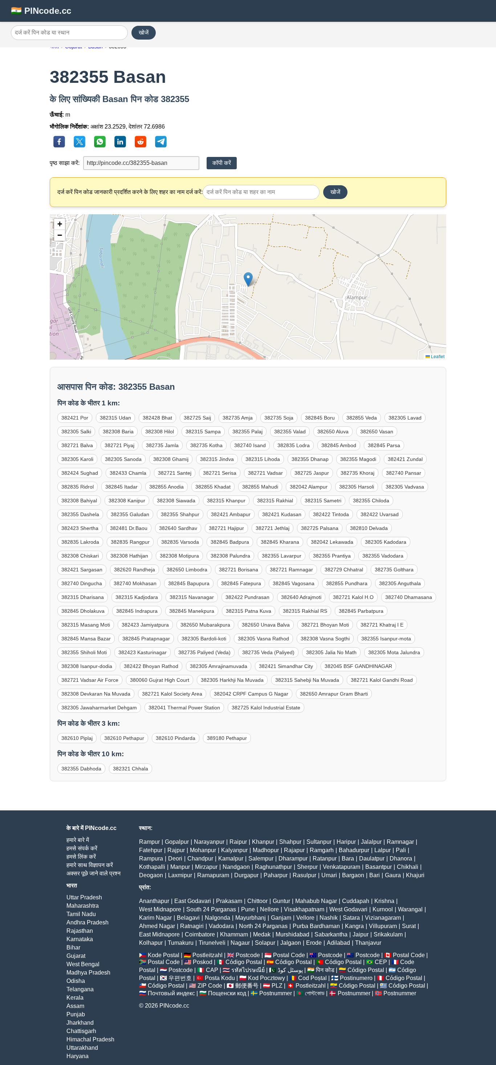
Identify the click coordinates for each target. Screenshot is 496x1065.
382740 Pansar (403, 473)
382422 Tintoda (331, 514)
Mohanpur (203, 850)
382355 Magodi (358, 459)
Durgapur (246, 875)
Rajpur (176, 850)
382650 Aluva (333, 431)
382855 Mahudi (260, 487)
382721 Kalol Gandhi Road (382, 680)
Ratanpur (325, 858)
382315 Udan (115, 418)
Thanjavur (368, 943)
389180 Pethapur (227, 738)
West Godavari (348, 909)
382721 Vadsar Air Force (89, 680)
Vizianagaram (383, 918)
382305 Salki (76, 431)
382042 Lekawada (332, 542)
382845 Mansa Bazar (86, 638)
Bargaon (353, 875)
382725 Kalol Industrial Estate (266, 707)
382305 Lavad (405, 418)
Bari (374, 875)
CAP (212, 970)
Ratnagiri (192, 926)
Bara (348, 858)
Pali (401, 850)
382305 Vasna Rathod (263, 638)
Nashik (329, 918)
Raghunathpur (273, 867)
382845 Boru (320, 418)
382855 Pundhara (346, 583)
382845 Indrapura (137, 611)
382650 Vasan (376, 431)
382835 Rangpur (130, 542)
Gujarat (75, 956)
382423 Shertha (79, 528)
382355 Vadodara (382, 556)
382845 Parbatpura (361, 611)
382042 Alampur (309, 487)
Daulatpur (372, 858)
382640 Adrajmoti (301, 597)
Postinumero (356, 978)
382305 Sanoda (123, 459)
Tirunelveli (212, 943)
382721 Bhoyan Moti (325, 625)
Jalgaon (290, 943)
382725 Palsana (319, 528)
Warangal (410, 909)
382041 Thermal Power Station (184, 707)
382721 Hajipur (226, 528)
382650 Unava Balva (266, 625)
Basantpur (378, 867)
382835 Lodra (293, 445)
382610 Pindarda (175, 738)
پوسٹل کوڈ (290, 970)
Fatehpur (150, 850)
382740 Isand (250, 445)
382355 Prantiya (332, 556)
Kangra (354, 926)
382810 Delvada (369, 528)
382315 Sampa (203, 431)
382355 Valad (290, 431)
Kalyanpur (234, 850)
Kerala (75, 998)
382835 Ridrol (77, 487)
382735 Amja (238, 418)
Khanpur (263, 842)
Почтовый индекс (171, 993)
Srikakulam (388, 934)
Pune (248, 909)
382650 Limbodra (187, 569)
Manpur (180, 867)
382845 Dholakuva (83, 611)
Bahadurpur (354, 850)
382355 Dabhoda (81, 769)
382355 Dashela (80, 514)
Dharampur (293, 858)
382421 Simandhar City (286, 666)
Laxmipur (180, 875)
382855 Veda (361, 418)
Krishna (384, 901)
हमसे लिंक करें (81, 857)
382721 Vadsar (265, 473)
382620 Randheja (134, 569)
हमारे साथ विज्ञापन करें (89, 865)
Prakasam (229, 901)
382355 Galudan (130, 514)
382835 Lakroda (80, 542)
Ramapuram (213, 875)
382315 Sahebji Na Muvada (307, 680)
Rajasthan (79, 931)
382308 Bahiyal (79, 500)
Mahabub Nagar (316, 901)
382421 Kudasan (281, 514)
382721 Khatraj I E (382, 625)
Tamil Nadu (81, 914)
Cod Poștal (312, 978)
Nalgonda (217, 918)
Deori (175, 858)
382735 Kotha (206, 445)
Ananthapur (154, 901)
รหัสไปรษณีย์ (248, 970)
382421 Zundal (405, 459)
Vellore (305, 918)
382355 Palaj (247, 431)
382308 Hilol (159, 431)
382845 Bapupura (189, 583)
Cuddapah (355, 901)
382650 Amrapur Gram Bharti (334, 694)
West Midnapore (160, 909)
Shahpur (290, 842)
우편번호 (180, 978)
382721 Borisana (238, 569)
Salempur (260, 858)
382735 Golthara (394, 569)
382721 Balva (77, 445)
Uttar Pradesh (84, 897)
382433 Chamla (128, 473)
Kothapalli (152, 867)
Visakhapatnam (304, 909)
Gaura (393, 875)
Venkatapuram (341, 867)
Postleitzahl (207, 955)
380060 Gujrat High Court (159, 680)
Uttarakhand (82, 1048)
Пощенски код (227, 993)
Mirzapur (206, 867)
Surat (409, 926)
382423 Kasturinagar (142, 652)
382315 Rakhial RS (305, 611)
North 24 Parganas (263, 926)
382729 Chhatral (344, 569)
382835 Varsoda (180, 542)
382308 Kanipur (127, 500)
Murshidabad (292, 934)
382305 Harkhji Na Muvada (232, 680)
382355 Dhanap (310, 459)
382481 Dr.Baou (128, 528)
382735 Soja (278, 418)
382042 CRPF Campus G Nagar (251, 694)
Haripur (346, 842)
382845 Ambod (338, 445)
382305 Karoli (77, 459)
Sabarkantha (330, 934)
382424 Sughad (79, 473)
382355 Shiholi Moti (84, 652)
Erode (314, 943)
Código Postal (243, 962)
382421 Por (74, 418)
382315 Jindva (217, 459)
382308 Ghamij (170, 459)
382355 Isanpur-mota (386, 638)
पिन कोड (325, 970)
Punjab (75, 1014)
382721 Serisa (219, 473)
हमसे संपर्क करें (81, 848)
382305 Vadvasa (405, 487)
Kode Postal (163, 955)
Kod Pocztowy (266, 978)
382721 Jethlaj (272, 528)
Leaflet (437, 356)
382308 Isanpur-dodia (86, 666)
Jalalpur (371, 842)
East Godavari (192, 901)
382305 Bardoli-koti (204, 638)
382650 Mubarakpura (205, 625)
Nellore (269, 909)
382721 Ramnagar (291, 569)
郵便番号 (247, 986)
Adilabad (338, 943)
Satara (351, 918)
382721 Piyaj (119, 445)
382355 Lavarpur (281, 556)
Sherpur (307, 867)
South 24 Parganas (211, 909)
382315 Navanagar (192, 597)
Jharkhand (80, 1023)
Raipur (238, 842)
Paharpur (276, 875)
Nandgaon (236, 867)
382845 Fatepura (241, 583)
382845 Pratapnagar (146, 638)
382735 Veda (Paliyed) (268, 652)
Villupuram (383, 926)
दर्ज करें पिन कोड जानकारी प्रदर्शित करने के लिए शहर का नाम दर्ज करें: (130, 192)
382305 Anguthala (400, 583)
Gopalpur (177, 842)
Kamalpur (230, 858)
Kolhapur (151, 943)
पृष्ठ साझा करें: (65, 163)
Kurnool (383, 909)
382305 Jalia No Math (331, 652)
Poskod (202, 962)
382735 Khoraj (357, 473)
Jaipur (361, 934)
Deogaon (151, 875)
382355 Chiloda (371, 500)
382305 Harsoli (356, 487)
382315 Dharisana (82, 597)
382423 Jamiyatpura (145, 625)
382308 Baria (118, 431)
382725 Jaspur (311, 473)
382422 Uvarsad (380, 514)
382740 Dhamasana (408, 597)
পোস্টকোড (315, 993)
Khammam (234, 934)
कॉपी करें (221, 163)
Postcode (248, 955)
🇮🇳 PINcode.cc (41, 11)
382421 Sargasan (81, 569)
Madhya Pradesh (88, 972)
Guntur (281, 901)
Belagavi (188, 918)
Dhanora (401, 858)
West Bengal (82, 964)
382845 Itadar (121, 487)
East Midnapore (159, 934)
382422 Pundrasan (247, 597)
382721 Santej (174, 473)
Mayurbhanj (250, 918)
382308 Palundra (230, 556)
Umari (329, 875)
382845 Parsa (384, 445)
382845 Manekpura (191, 611)
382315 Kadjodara (136, 597)
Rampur (149, 842)
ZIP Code (210, 986)
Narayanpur (209, 842)
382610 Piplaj (77, 738)
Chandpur (200, 858)
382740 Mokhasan (135, 583)
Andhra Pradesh (87, 922)
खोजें (144, 32)
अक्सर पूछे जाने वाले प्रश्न (93, 873)
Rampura (151, 858)
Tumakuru (181, 943)
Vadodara (221, 926)
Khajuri (415, 875)
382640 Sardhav (178, 528)
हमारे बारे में (77, 840)
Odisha (75, 981)
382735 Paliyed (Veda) (204, 652)
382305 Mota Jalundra (394, 652)
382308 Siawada (176, 500)
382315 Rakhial (275, 500)
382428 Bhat (157, 418)
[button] (248, 279)
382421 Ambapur (231, 514)
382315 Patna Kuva (248, 611)
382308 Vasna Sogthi (325, 638)
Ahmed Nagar (157, 926)
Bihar (73, 947)
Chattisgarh (81, 1031)
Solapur (265, 943)
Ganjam (281, 918)
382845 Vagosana (293, 583)
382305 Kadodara (385, 542)
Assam (75, 1006)
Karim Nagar (155, 918)
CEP (381, 962)
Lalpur (382, 850)
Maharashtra (82, 906)
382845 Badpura (230, 542)
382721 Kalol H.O (353, 597)
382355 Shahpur (180, 514)
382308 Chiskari (80, 556)
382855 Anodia (166, 487)
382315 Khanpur (226, 500)
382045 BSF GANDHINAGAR (358, 666)
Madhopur (266, 850)
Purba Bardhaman (316, 926)
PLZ (277, 986)
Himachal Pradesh (90, 1039)
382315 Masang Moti (85, 625)
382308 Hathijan (129, 556)
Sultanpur (319, 842)
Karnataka (79, 939)
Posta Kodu (220, 978)
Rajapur (294, 850)
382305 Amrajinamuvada (218, 666)
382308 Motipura (179, 556)
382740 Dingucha (81, 583)
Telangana (80, 989)
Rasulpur (304, 875)
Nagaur (240, 943)
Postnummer (275, 993)
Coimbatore (200, 934)
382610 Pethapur (124, 738)
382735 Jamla (162, 445)
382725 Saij (197, 418)
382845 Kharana (280, 542)
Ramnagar (400, 842)
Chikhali (407, 867)
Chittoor (257, 901)
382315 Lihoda (262, 459)
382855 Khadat (213, 487)
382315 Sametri (323, 500)
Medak (262, 934)
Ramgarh (322, 850)
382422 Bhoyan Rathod (151, 666)
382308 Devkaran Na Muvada (95, 694)
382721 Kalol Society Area (172, 694)
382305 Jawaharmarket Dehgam (99, 707)
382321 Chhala (130, 769)
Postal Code (289, 955)
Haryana (77, 1056)
